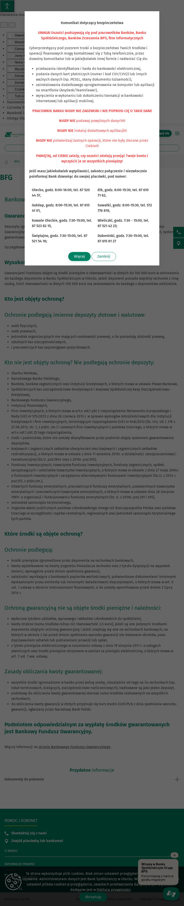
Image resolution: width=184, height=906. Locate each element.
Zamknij (103, 256)
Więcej (79, 256)
